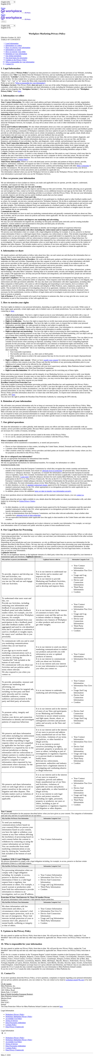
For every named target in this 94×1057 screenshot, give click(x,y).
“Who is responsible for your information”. (30, 83)
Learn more (24, 477)
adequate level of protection (52, 471)
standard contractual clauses (37, 485)
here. (12, 311)
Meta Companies (83, 166)
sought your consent (51, 360)
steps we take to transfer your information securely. (53, 491)
